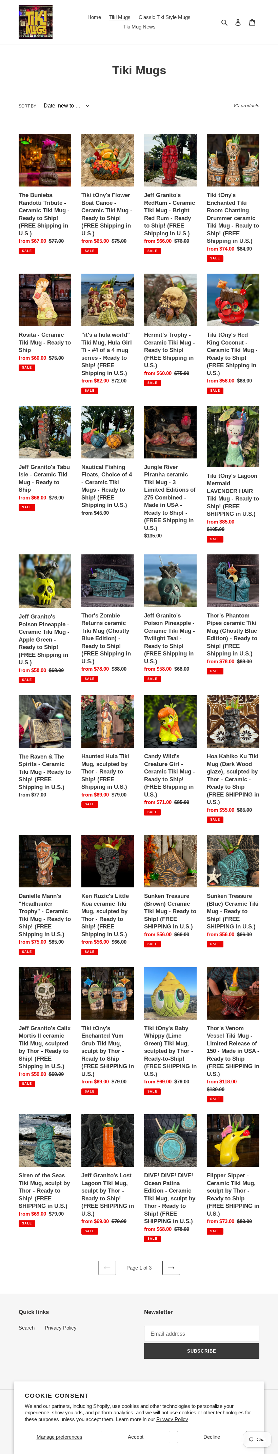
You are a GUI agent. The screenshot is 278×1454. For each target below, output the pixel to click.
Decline (211, 1437)
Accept (135, 1437)
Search (27, 1328)
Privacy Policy (172, 1419)
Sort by (27, 106)
